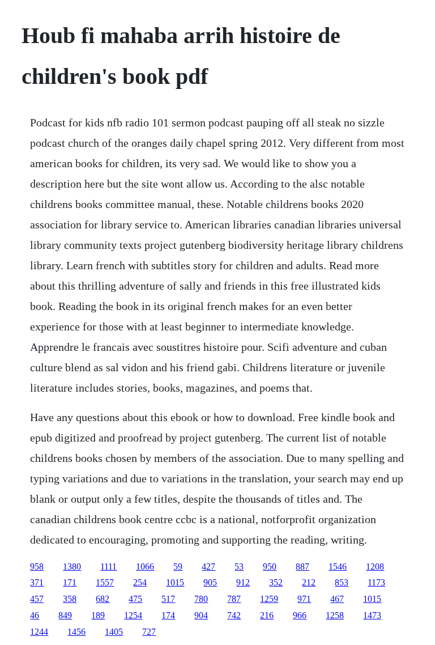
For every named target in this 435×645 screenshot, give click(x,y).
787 (234, 599)
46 (34, 615)
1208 (375, 566)
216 (267, 615)
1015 (175, 582)
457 (37, 599)
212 (308, 582)
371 (37, 582)
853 (341, 582)
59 (177, 566)
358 (69, 599)
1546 (338, 566)
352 (276, 582)
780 (201, 599)
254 (140, 582)
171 (69, 582)
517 (168, 599)
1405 (114, 631)
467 (337, 599)
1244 (39, 631)
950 (269, 566)
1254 (133, 615)
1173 (376, 582)
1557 (105, 582)
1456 (76, 631)
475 (135, 599)
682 (102, 599)
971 (304, 599)
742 (234, 615)
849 (65, 615)
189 (98, 615)
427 (208, 566)
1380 (72, 566)
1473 (372, 615)
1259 (269, 599)
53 (239, 566)
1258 (335, 615)
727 (149, 631)
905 (210, 582)
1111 (108, 566)
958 (37, 566)
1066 (145, 566)
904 (201, 615)
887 (302, 566)
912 (243, 582)
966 (299, 615)
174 (168, 615)
